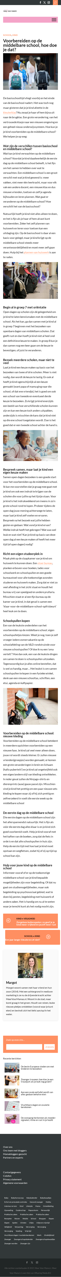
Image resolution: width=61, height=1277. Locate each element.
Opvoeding (8, 1210)
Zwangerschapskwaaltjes (45, 1239)
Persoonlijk (45, 1210)
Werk (39, 1235)
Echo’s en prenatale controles (15, 1202)
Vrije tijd (28, 1231)
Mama (37, 1206)
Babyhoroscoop (17, 1198)
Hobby (48, 1202)
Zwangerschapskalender (23, 1239)
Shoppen (42, 1218)
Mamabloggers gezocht (15, 1154)
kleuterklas (9, 112)
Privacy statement (12, 1179)
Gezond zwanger (36, 1202)
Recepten (8, 1218)
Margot (11, 983)
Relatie (25, 1218)
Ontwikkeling (48, 1206)
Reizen (17, 1218)
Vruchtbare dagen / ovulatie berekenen (19, 1235)
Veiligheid (29, 918)
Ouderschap (21, 1210)
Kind (15, 35)
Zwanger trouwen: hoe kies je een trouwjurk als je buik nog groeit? (37, 1080)
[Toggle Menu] (54, 19)
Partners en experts (13, 1157)
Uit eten (23, 1223)
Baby (6, 1198)
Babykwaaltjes (45, 1198)
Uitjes (31, 1223)
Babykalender (32, 1198)
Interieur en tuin (10, 1206)
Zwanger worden (10, 1243)
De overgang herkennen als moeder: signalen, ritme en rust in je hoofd (38, 1118)
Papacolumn (33, 1210)
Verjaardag (19, 1227)
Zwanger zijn (25, 1243)
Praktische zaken (10, 1214)
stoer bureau (45, 563)
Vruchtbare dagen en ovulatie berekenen (35, 1106)
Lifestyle (29, 1206)
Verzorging (30, 1227)
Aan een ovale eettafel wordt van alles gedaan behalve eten (37, 1093)
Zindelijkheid (49, 1235)
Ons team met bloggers (15, 1150)
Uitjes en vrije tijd (43, 1223)
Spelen (14, 1223)
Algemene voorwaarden (15, 1182)
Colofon (7, 1175)
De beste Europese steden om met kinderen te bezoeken (37, 1067)
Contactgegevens (12, 1172)
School (7, 35)
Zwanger (7, 1239)
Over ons (7, 1146)
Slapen (51, 1218)
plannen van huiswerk (36, 252)
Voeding (19, 1231)
